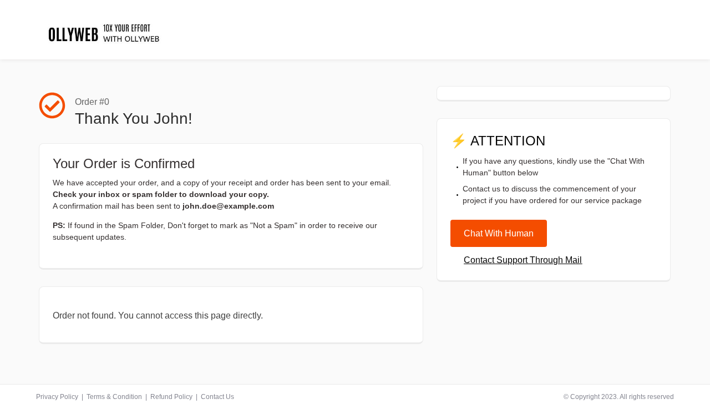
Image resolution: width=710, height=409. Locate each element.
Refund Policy (171, 397)
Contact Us (217, 397)
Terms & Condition (114, 397)
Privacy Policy (57, 397)
